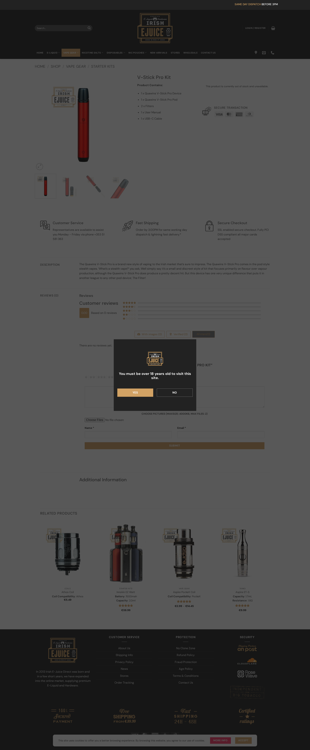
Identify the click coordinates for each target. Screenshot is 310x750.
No (174, 392)
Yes (135, 392)
